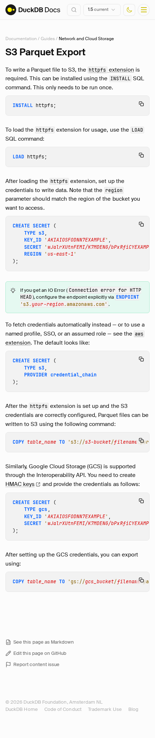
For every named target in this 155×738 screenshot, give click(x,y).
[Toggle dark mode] (129, 10)
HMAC (20, 484)
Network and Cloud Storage (86, 39)
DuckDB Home (21, 709)
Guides (48, 39)
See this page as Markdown (43, 642)
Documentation (21, 39)
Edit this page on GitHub (40, 653)
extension (111, 69)
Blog (133, 709)
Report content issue (36, 664)
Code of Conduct (62, 709)
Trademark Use (105, 709)
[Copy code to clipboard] (141, 103)
